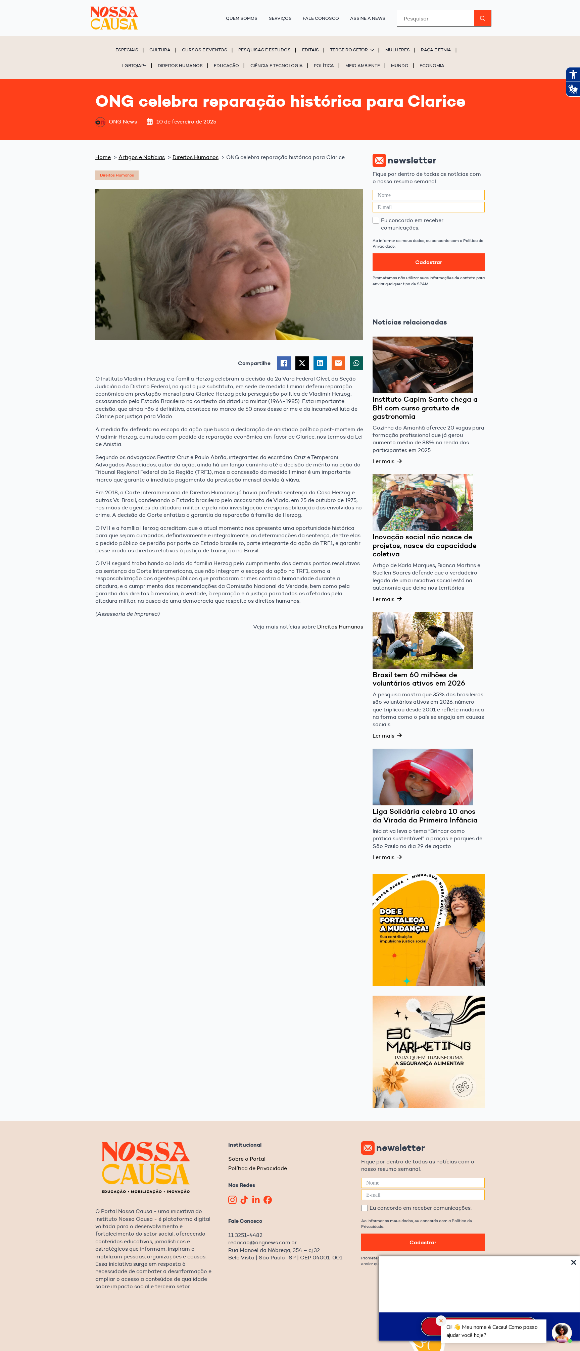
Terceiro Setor (349, 49)
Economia (432, 65)
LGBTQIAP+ (134, 65)
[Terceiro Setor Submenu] (373, 50)
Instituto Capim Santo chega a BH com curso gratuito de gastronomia (425, 408)
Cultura (160, 49)
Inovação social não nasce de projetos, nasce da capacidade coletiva (425, 545)
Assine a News (367, 18)
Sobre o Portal (246, 1159)
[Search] (482, 18)
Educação (226, 65)
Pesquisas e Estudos (264, 49)
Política (324, 65)
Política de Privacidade (257, 1168)
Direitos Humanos (180, 65)
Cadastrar (428, 262)
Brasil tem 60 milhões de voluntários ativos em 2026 (419, 679)
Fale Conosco (321, 18)
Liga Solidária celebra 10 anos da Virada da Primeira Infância (425, 815)
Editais (310, 49)
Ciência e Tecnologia (276, 65)
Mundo (399, 65)
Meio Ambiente (362, 65)
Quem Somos (241, 18)
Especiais (126, 49)
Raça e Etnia (436, 49)
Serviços (280, 18)
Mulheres (397, 49)
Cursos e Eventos (204, 49)
